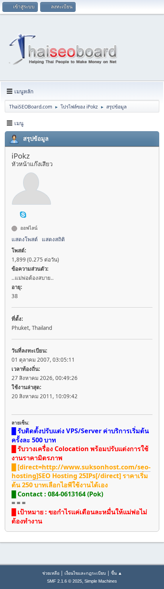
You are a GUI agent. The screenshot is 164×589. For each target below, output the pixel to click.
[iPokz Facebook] (15, 213)
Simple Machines (100, 581)
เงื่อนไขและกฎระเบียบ (85, 573)
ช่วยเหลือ (50, 573)
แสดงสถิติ (53, 239)
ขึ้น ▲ (116, 573)
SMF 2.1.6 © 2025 (64, 581)
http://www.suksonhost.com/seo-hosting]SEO (81, 471)
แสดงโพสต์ (25, 239)
